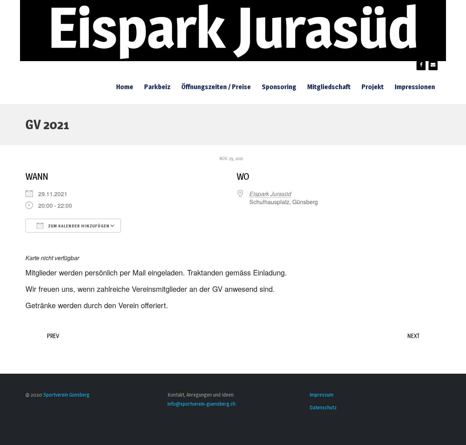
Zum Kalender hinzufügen (78, 226)
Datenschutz (323, 407)
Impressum (321, 395)
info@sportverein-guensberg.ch (201, 404)
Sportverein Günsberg (66, 395)
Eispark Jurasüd (270, 194)
